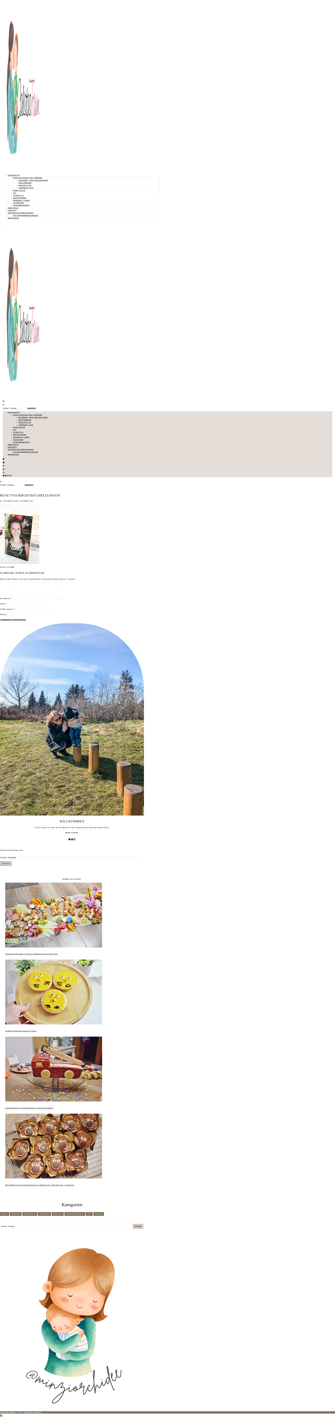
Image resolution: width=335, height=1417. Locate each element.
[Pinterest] (5, 476)
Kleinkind (18, 203)
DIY (14, 193)
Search (31, 408)
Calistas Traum (7, 1412)
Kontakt (12, 210)
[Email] (3, 476)
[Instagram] (7, 476)
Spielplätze (25, 185)
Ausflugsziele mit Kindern (27, 178)
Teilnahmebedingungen (25, 215)
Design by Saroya (32, 1412)
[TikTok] (9, 476)
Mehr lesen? (72, 833)
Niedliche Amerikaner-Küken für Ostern (21, 1031)
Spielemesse (25, 183)
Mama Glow (19, 190)
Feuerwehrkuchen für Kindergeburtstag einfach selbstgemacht (29, 1108)
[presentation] (74, 916)
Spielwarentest (21, 205)
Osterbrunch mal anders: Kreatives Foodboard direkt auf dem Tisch (31, 954)
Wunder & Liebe (21, 200)
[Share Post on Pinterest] (13, 567)
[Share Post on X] (11, 567)
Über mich (13, 208)
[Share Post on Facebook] (10, 567)
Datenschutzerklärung (21, 213)
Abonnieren (6, 863)
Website (3, 614)
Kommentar (6, 598)
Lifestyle (18, 195)
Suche (138, 1226)
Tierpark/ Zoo (26, 188)
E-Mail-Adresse (7, 609)
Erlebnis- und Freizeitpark (33, 180)
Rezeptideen (19, 198)
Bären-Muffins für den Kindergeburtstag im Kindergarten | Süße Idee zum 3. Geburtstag (39, 1185)
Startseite (13, 175)
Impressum (13, 218)
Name (3, 604)
